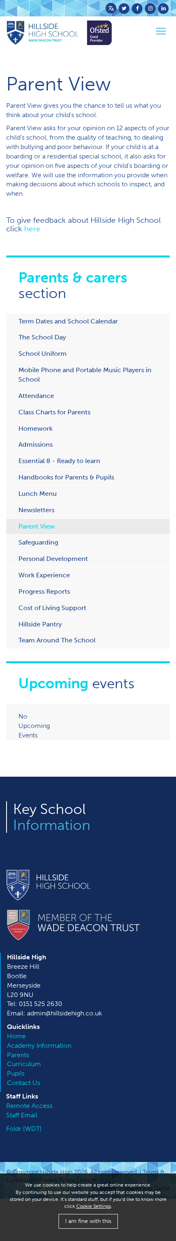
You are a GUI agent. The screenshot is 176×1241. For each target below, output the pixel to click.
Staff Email (21, 1115)
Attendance (36, 396)
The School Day (42, 337)
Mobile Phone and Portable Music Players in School (84, 374)
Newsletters (36, 510)
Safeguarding (38, 542)
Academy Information (39, 1045)
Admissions (35, 444)
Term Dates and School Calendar (68, 321)
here (32, 228)
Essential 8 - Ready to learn (59, 461)
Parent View (36, 526)
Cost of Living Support (52, 608)
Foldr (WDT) (24, 1128)
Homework (35, 428)
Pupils (16, 1073)
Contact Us (23, 1083)
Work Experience (44, 575)
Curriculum (24, 1064)
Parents (18, 1055)
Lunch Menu (37, 493)
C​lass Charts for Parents (54, 412)
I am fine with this (88, 1221)
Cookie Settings (93, 1206)
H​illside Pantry (40, 624)
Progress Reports (44, 591)
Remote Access (29, 1106)
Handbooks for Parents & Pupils (66, 477)
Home (16, 1036)
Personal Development (53, 559)
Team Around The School (56, 640)
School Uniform (42, 353)
